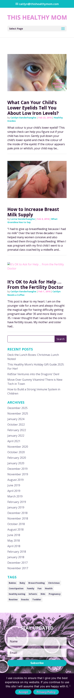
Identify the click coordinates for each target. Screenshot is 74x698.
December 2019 (17, 469)
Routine (13, 599)
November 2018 (17, 518)
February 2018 (16, 551)
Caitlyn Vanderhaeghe (23, 117)
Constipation (16, 588)
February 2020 (16, 458)
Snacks (25, 599)
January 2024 (15, 419)
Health (48, 588)
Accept (23, 692)
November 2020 (17, 447)
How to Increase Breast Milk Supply (33, 212)
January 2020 (15, 463)
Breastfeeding (36, 582)
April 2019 (13, 491)
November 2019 (17, 474)
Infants (33, 594)
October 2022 (16, 424)
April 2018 (13, 546)
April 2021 (13, 441)
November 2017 (17, 568)
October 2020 (16, 452)
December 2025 (17, 408)
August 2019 (15, 480)
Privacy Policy (46, 692)
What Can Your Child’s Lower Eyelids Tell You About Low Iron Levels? (33, 107)
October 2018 (16, 524)
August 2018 (15, 529)
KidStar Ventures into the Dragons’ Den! (33, 374)
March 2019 (15, 496)
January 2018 (15, 557)
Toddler (36, 599)
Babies (12, 582)
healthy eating (17, 594)
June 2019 (13, 485)
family (30, 588)
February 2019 (16, 502)
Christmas (54, 582)
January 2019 (15, 507)
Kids (43, 594)
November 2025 (17, 413)
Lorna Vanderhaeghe (22, 218)
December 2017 (17, 563)
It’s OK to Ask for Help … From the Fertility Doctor (35, 284)
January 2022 (15, 435)
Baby (22, 582)
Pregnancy (54, 594)
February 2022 (16, 430)
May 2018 (13, 540)
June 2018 (13, 535)
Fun (39, 588)
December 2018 (17, 513)
